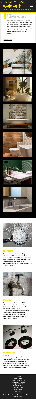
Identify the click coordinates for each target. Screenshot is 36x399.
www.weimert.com (18, 389)
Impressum (18, 391)
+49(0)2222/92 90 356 (18, 385)
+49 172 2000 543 (16, 2)
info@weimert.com (18, 387)
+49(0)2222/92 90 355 (18, 384)
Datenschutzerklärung (18, 393)
